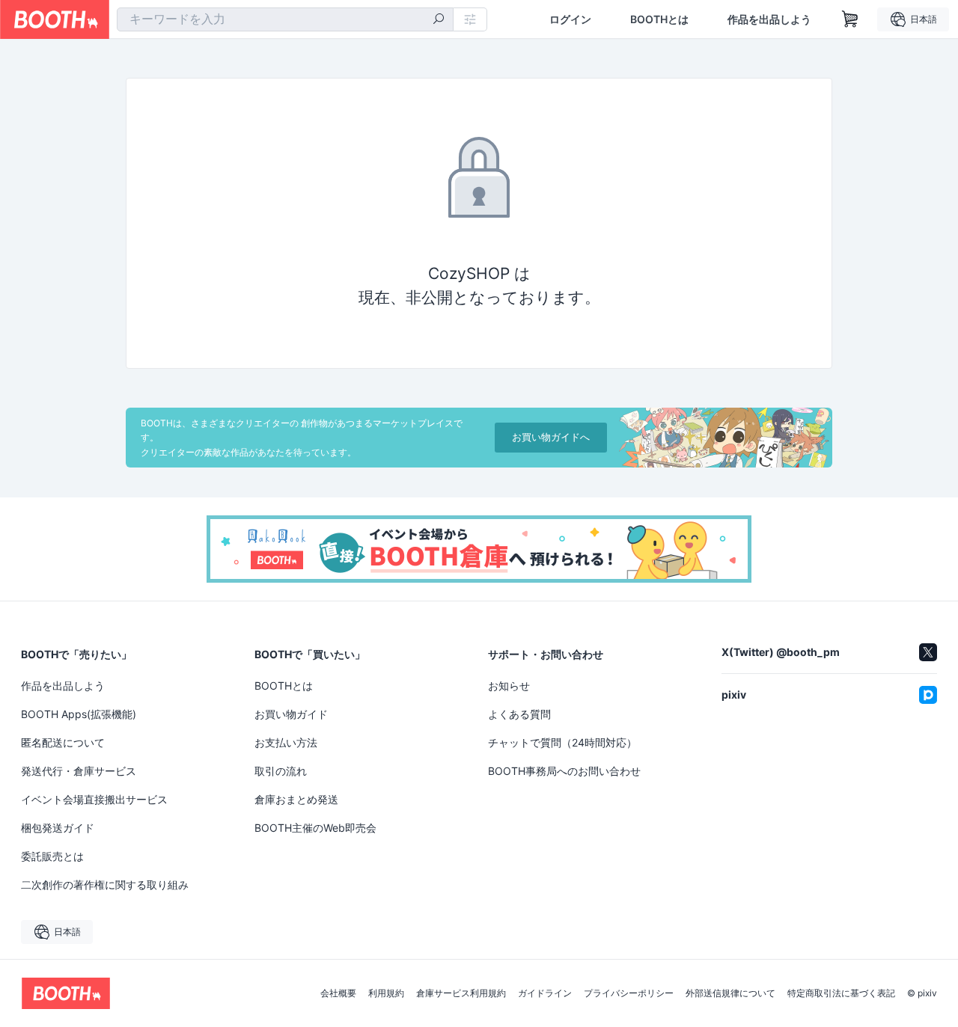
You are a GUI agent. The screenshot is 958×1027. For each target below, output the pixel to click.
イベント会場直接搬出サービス (94, 799)
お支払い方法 (285, 742)
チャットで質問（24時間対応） (562, 742)
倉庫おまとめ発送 (296, 799)
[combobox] (285, 19)
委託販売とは (52, 856)
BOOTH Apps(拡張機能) (78, 714)
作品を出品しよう (769, 19)
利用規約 (386, 993)
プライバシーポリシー (629, 993)
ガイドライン (545, 993)
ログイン (570, 19)
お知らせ (509, 685)
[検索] (439, 20)
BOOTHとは (659, 19)
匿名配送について (63, 742)
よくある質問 (519, 714)
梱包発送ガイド (57, 827)
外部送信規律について (730, 993)
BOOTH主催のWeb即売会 (315, 827)
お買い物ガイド (291, 714)
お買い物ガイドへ (551, 437)
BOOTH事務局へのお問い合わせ (564, 770)
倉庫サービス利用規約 (461, 993)
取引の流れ (280, 770)
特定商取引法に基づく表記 (841, 993)
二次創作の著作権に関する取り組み (105, 884)
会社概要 (338, 993)
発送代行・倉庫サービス (78, 770)
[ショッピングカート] (850, 19)
